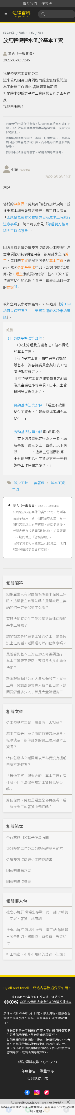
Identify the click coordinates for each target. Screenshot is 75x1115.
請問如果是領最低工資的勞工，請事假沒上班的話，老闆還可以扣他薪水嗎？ (36, 639)
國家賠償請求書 (18, 870)
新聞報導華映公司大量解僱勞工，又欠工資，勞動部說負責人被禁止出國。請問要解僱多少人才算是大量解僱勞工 (36, 685)
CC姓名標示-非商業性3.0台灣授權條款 (45, 1001)
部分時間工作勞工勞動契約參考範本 (34, 848)
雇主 (19, 273)
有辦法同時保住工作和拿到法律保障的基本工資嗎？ (36, 622)
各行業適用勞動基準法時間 (27, 837)
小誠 (22, 169)
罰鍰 (10, 287)
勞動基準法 (26, 267)
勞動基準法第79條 (28, 431)
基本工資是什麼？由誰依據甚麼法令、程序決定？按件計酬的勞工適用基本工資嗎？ (36, 740)
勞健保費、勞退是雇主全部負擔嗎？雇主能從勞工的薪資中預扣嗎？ (36, 803)
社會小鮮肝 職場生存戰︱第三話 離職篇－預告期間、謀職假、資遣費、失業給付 (37, 936)
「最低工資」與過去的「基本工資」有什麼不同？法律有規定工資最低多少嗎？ (36, 782)
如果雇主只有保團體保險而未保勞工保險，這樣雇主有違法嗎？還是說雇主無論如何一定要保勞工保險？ (36, 600)
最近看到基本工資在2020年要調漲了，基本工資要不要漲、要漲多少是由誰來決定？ (36, 660)
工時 (15, 489)
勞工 (41, 33)
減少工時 (21, 482)
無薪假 (19, 203)
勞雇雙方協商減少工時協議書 (29, 859)
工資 (24, 260)
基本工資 (56, 260)
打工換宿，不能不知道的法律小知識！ (36, 954)
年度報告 (28, 1070)
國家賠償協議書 (18, 881)
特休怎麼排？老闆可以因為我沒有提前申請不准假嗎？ (36, 761)
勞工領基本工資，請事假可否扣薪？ (34, 722)
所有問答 (9, 33)
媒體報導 (47, 1070)
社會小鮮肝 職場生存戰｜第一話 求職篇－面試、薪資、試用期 (37, 915)
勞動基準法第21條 (28, 338)
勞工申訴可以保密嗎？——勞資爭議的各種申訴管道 (37, 310)
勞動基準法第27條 (28, 405)
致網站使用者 (37, 1078)
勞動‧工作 (26, 33)
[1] (15, 286)
